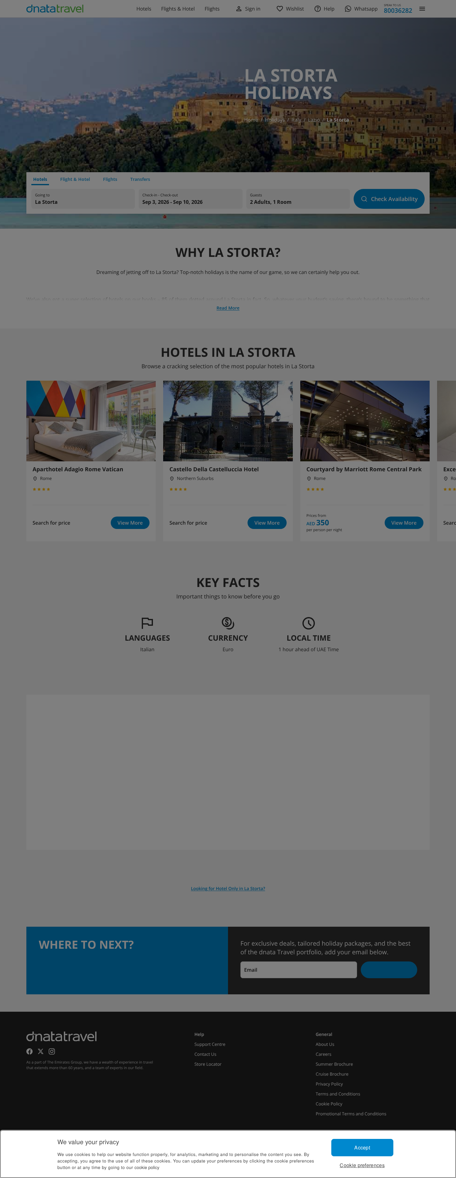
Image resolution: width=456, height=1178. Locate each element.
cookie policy (147, 1167)
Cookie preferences (362, 1165)
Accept (362, 1147)
